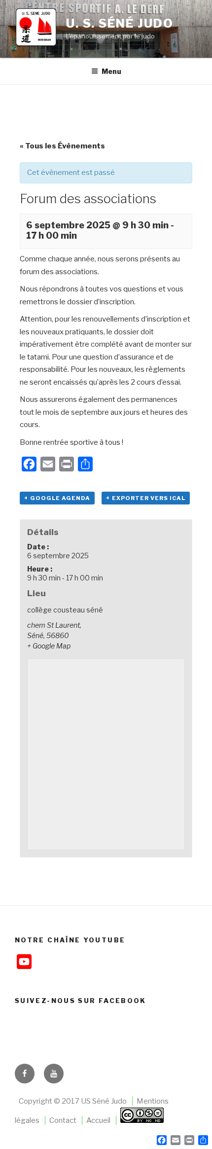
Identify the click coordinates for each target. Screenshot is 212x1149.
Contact (62, 1120)
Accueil (98, 1120)
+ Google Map (49, 646)
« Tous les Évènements (62, 146)
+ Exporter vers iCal (145, 498)
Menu (111, 71)
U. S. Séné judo (120, 23)
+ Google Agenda (57, 498)
